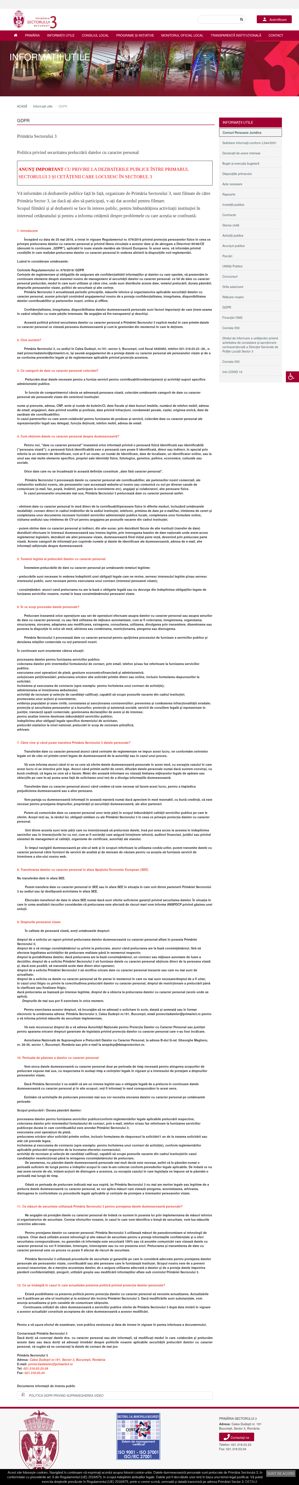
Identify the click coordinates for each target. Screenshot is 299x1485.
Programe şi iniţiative (135, 35)
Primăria (32, 35)
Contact (276, 35)
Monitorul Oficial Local (182, 35)
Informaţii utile (60, 35)
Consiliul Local (95, 35)
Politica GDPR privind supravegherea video (66, 1395)
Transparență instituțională (236, 35)
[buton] (241, 19)
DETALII (251, 1481)
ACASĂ (22, 106)
